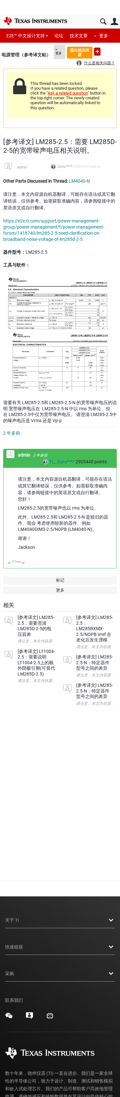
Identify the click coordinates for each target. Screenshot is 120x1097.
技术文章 (79, 35)
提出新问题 (97, 52)
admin (22, 167)
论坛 (58, 35)
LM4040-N (79, 181)
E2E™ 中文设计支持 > (27, 35)
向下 (23, 563)
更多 (103, 35)
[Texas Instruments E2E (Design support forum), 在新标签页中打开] (29, 1017)
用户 (114, 21)
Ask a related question (68, 93)
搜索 (103, 21)
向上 (9, 563)
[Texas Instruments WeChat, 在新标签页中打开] (9, 1017)
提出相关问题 (79, 52)
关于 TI (12, 920)
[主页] (35, 21)
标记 (60, 580)
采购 (9, 973)
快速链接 (14, 946)
